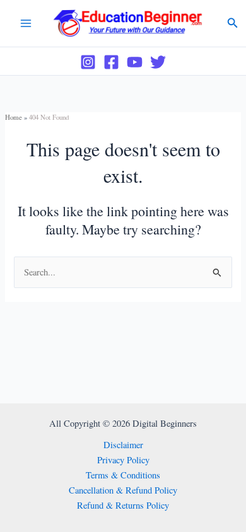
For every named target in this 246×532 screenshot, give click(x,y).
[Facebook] (111, 62)
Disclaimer (123, 445)
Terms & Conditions (123, 475)
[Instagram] (88, 62)
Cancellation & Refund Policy (123, 490)
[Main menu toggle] (26, 23)
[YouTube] (135, 62)
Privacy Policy (123, 460)
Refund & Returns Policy (123, 505)
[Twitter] (158, 62)
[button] (232, 23)
